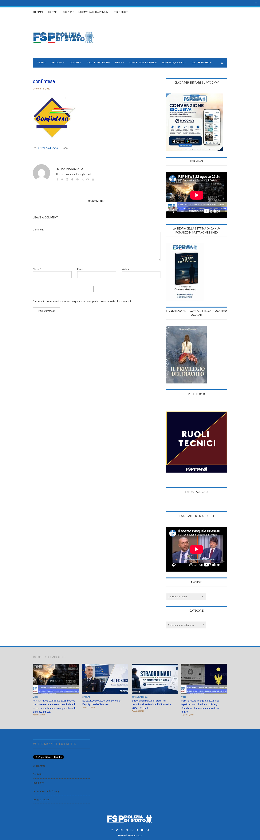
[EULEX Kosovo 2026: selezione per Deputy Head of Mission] (105, 679)
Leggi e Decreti (120, 12)
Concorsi (75, 62)
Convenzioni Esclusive (143, 62)
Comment (38, 229)
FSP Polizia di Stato (47, 148)
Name (37, 269)
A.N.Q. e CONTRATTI (97, 62)
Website (126, 269)
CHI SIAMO (38, 12)
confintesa (44, 81)
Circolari (56, 62)
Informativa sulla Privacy (93, 12)
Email (80, 269)
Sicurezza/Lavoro (173, 62)
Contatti (53, 12)
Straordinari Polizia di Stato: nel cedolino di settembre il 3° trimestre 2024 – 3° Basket (151, 704)
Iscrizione (68, 12)
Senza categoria (140, 697)
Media (118, 62)
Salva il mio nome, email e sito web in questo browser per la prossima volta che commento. (83, 301)
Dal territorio (201, 62)
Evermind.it (136, 835)
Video (35, 697)
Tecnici (41, 62)
